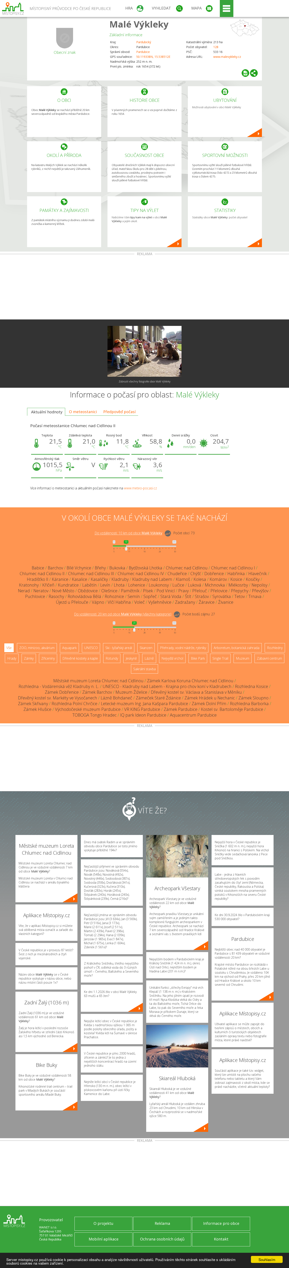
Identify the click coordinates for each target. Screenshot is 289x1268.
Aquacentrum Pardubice (193, 715)
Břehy (100, 568)
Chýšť (195, 573)
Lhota (119, 585)
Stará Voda (170, 596)
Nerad (24, 591)
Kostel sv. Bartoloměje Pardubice (232, 709)
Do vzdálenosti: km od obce (128, 533)
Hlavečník (257, 573)
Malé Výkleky (139, 24)
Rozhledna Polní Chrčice (74, 703)
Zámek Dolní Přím (209, 703)
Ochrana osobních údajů (162, 1239)
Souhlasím (267, 1259)
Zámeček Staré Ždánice (158, 698)
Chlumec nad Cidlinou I (233, 568)
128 (215, 47)
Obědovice (88, 591)
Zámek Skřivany (33, 703)
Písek (148, 591)
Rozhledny (275, 647)
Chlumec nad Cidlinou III (91, 573)
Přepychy (239, 591)
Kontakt (221, 1239)
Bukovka (117, 568)
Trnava (254, 596)
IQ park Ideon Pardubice (143, 715)
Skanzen (146, 647)
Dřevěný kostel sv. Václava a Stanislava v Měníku (196, 692)
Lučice (178, 585)
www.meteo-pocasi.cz (140, 488)
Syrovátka (221, 596)
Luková (194, 585)
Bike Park (198, 658)
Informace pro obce (221, 1223)
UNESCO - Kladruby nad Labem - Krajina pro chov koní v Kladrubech (167, 686)
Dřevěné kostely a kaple (80, 658)
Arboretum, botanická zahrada (236, 647)
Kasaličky (99, 579)
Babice (38, 568)
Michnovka (215, 585)
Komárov (218, 579)
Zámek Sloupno (253, 698)
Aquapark (69, 647)
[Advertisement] (144, 287)
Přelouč (199, 591)
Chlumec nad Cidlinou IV (141, 573)
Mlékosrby (238, 585)
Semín (134, 596)
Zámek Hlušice (37, 709)
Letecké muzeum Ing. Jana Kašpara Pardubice (144, 703)
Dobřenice (214, 573)
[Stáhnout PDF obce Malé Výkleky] (245, 73)
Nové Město (63, 591)
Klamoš (183, 579)
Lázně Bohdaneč (116, 698)
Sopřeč (150, 596)
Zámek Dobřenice (62, 692)
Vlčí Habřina (119, 602)
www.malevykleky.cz (227, 57)
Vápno (98, 602)
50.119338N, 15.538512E (153, 57)
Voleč (139, 602)
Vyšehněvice (159, 602)
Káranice (60, 579)
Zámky (29, 658)
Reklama (162, 1223)
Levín (105, 585)
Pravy (183, 591)
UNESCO (91, 647)
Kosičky (253, 579)
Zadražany (185, 602)
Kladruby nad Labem (152, 579)
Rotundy (112, 658)
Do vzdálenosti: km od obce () (122, 614)
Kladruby (120, 579)
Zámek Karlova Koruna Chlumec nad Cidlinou (190, 681)
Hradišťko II (37, 579)
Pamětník (130, 591)
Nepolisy (259, 585)
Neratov (40, 591)
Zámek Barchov (97, 692)
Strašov (202, 596)
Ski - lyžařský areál (118, 647)
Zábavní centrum (269, 658)
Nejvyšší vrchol (172, 658)
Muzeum (242, 658)
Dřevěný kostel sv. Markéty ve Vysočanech (57, 698)
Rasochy (56, 596)
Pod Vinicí (166, 591)
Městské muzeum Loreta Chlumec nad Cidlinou (98, 681)
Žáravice (207, 602)
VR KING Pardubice (142, 709)
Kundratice (68, 585)
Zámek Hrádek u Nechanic (209, 698)
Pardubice (143, 52)
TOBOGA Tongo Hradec (94, 715)
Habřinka (236, 573)
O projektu (103, 1223)
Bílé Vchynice (79, 568)
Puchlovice (35, 596)
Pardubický (143, 42)
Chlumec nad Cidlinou (187, 568)
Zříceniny (48, 658)
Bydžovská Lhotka (145, 568)
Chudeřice (177, 573)
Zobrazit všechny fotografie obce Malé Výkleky (145, 381)
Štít (188, 596)
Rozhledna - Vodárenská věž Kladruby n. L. (59, 686)
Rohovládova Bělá (84, 596)
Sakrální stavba (144, 669)
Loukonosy (159, 585)
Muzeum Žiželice (131, 692)
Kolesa (200, 579)
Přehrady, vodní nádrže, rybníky (183, 647)
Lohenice (136, 585)
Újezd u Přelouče (72, 602)
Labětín (89, 585)
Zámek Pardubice (180, 709)
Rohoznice (114, 596)
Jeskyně (131, 658)
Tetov (239, 596)
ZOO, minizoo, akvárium (37, 647)
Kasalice (79, 579)
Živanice (225, 602)
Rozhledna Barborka (249, 703)
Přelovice (219, 591)
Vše (9, 647)
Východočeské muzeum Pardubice (88, 709)
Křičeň (48, 585)
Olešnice (109, 591)
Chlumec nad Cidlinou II (42, 573)
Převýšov (260, 591)
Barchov (55, 568)
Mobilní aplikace (103, 1239)
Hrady (11, 658)
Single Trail (220, 658)
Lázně (149, 658)
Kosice (236, 579)
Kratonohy (29, 585)
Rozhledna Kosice (251, 686)
